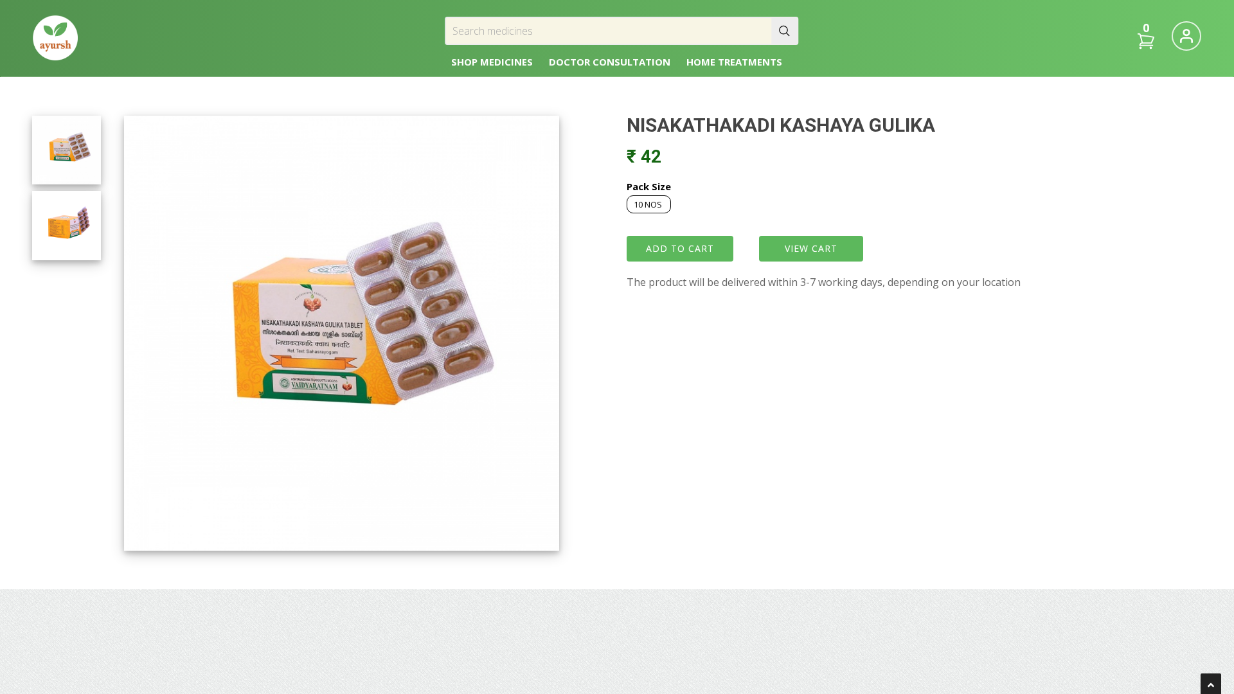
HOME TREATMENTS (734, 61)
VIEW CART (811, 248)
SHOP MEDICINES (492, 61)
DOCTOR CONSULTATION (609, 61)
